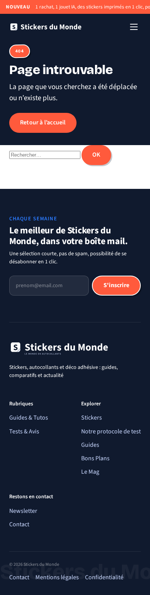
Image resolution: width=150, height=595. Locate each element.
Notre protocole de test (111, 431)
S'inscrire (116, 285)
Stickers (91, 417)
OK (96, 154)
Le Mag (90, 472)
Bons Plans (95, 458)
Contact (19, 524)
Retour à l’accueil (43, 122)
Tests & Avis (24, 431)
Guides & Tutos (28, 417)
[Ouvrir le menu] (134, 27)
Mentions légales (57, 577)
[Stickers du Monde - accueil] (45, 26)
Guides (90, 445)
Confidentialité (104, 577)
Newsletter (23, 511)
